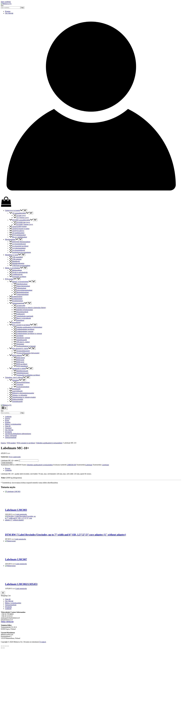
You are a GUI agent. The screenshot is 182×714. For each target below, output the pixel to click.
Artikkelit (8, 416)
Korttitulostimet (17, 299)
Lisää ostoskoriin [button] (21, 514)
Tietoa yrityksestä (11, 435)
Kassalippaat (16, 322)
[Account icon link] (91, 195)
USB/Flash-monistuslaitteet (21, 265)
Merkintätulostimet (22, 292)
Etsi (2, 5)
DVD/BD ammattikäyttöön (21, 220)
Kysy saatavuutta (15, 457)
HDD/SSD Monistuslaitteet (21, 242)
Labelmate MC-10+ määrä (9, 460)
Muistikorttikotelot (18, 263)
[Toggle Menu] (25, 210)
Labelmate (88, 465)
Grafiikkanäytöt (17, 274)
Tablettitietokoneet (22, 373)
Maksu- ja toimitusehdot (13, 424)
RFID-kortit (20, 360)
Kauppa (7, 11)
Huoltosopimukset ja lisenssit (25, 346)
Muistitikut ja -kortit (11, 255)
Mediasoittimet (17, 270)
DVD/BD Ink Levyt (23, 222)
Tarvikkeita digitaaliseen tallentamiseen (18, 434)
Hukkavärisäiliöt (17, 399)
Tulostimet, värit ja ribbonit (14, 377)
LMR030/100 (71, 465)
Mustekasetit (16, 389)
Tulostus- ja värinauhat (19, 395)
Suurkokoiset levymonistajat (21, 252)
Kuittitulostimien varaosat (24, 331)
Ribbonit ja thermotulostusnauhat (23, 393)
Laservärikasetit (17, 391)
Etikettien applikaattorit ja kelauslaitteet (29, 327)
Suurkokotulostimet (22, 387)
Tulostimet (15, 380)
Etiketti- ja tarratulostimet (20, 282)
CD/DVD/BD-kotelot (19, 226)
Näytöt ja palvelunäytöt (19, 272)
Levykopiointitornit (18, 250)
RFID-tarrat (20, 362)
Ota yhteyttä (9, 13)
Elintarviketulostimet (23, 286)
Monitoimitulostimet (23, 382)
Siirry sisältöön (6, 2)
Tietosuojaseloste (10, 437)
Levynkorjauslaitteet (18, 248)
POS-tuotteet (9, 279)
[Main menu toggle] (4, 408)
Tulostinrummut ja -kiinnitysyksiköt (24, 397)
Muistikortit (16, 261)
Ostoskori (8, 428)
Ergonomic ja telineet (19, 276)
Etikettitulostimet (21, 284)
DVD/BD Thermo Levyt (24, 224)
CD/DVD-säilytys (18, 231)
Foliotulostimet (21, 288)
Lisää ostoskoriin (7, 463)
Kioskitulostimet (17, 301)
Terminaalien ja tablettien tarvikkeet (28, 375)
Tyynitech (42, 642)
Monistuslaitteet (10, 239)
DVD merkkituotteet (19, 235)
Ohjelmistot (20, 344)
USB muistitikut (17, 257)
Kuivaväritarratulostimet (24, 290)
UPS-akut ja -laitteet (23, 342)
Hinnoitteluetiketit (22, 312)
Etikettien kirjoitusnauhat (24, 310)
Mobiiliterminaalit (22, 371)
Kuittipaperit (20, 314)
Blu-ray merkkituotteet (19, 237)
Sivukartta (8, 432)
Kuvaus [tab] (7, 468)
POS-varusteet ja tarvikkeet (21, 325)
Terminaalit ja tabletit (19, 368)
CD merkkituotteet (18, 233)
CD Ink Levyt (21, 215)
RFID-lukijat (20, 358)
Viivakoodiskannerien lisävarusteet (27, 353)
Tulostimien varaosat (23, 338)
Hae (22, 7)
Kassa (7, 420)
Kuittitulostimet (17, 296)
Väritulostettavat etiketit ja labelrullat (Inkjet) (31, 307)
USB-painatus (16, 259)
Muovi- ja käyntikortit (23, 318)
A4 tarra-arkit (20, 305)
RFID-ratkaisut (17, 355)
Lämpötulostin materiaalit (24, 316)
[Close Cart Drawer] (3, 593)
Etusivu (7, 418)
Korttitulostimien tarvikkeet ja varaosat (29, 333)
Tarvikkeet (19, 335)
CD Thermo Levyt (22, 217)
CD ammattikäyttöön (19, 213)
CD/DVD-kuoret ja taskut (20, 228)
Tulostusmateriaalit (18, 303)
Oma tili (7, 426)
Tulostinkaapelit (21, 340)
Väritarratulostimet (22, 294)
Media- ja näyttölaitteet (12, 268)
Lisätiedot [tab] (8, 470)
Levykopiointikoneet (19, 244)
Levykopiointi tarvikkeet (20, 246)
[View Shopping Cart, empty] (91, 201)
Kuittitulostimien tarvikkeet (25, 329)
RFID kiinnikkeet (22, 366)
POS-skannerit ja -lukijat (20, 348)
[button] (21, 210)
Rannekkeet (20, 320)
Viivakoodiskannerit (23, 351)
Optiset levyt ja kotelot (12, 210)
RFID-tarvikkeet (21, 364)
